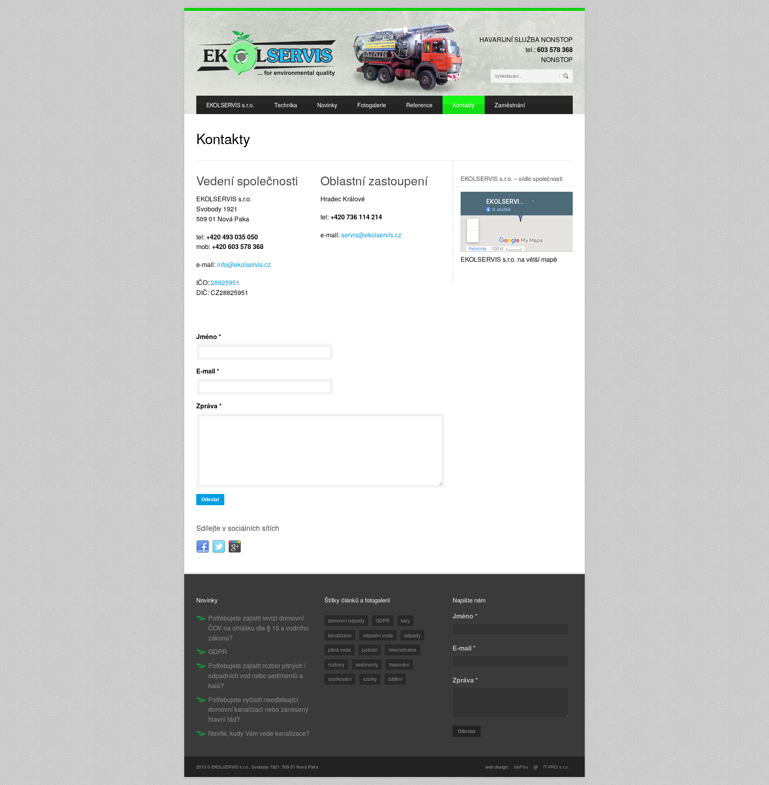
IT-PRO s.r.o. (556, 766)
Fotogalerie (371, 105)
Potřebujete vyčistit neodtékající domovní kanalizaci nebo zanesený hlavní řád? (258, 709)
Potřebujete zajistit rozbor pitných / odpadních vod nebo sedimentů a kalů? (257, 675)
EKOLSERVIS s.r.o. (230, 105)
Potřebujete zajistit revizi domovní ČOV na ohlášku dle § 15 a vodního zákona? (258, 627)
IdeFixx (521, 766)
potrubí (369, 649)
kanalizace (340, 635)
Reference (419, 105)
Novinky (327, 105)
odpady (412, 635)
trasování (399, 664)
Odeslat (210, 499)
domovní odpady (346, 620)
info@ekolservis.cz (244, 264)
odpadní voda (378, 635)
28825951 (225, 282)
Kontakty (464, 105)
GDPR (217, 651)
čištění (395, 678)
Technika (285, 105)
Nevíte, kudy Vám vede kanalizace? (259, 733)
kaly (405, 620)
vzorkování (340, 678)
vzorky (370, 678)
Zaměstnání (510, 105)
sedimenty (367, 664)
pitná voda (339, 649)
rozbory (336, 664)
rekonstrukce (403, 649)
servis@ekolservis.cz (371, 234)
